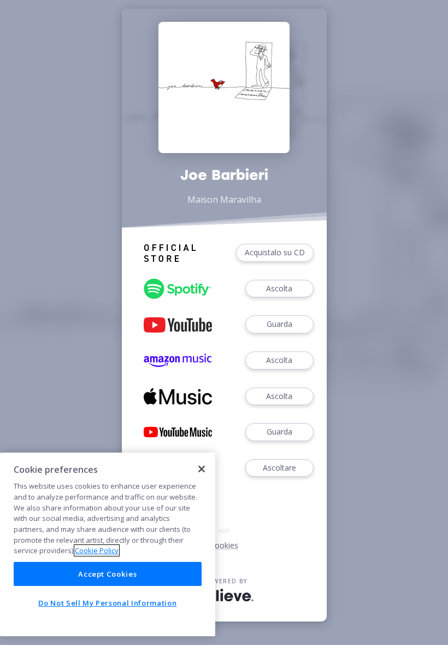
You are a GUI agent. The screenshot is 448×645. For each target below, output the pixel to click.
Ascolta (279, 288)
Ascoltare (279, 467)
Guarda (279, 324)
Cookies (224, 545)
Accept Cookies (107, 574)
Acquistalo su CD (275, 252)
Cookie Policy (97, 550)
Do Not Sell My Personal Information (107, 603)
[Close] (202, 469)
